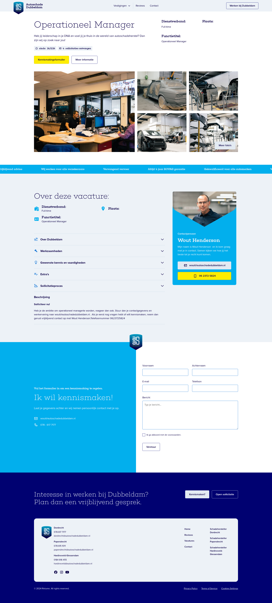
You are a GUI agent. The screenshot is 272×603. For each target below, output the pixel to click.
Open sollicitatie (225, 494)
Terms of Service (209, 588)
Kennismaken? (197, 494)
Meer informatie (85, 59)
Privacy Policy (190, 588)
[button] (122, 6)
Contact (154, 6)
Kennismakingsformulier (51, 59)
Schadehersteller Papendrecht (218, 540)
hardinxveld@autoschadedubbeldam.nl (73, 563)
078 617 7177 (60, 532)
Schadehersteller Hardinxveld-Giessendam (218, 551)
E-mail (145, 381)
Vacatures (189, 540)
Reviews (140, 6)
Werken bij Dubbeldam (242, 6)
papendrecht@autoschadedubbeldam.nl (73, 549)
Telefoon (197, 381)
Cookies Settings (229, 588)
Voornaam (148, 365)
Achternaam (199, 365)
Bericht (146, 397)
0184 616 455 (60, 559)
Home (187, 529)
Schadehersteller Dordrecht (218, 530)
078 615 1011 (60, 545)
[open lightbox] (84, 111)
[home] (19, 6)
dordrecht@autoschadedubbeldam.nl (72, 535)
